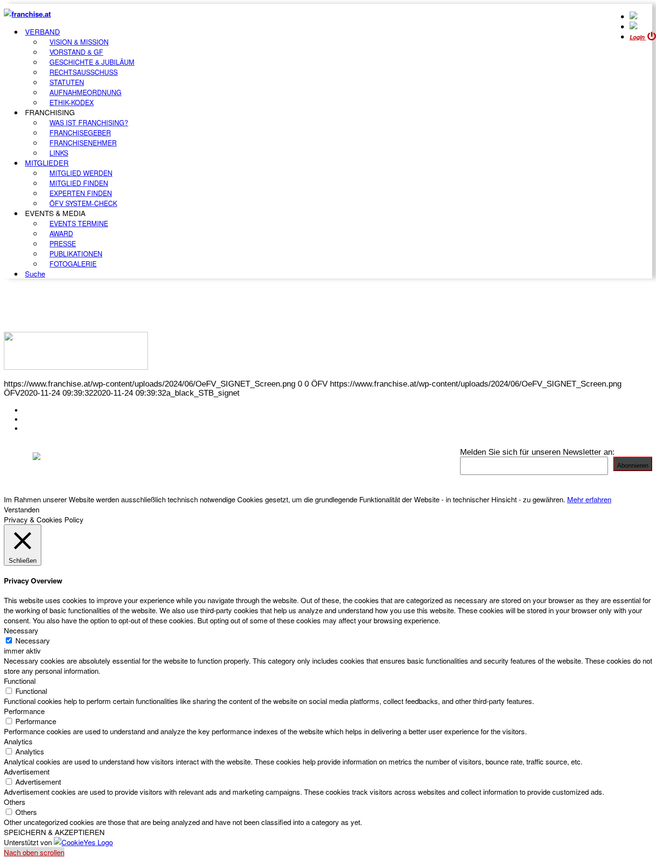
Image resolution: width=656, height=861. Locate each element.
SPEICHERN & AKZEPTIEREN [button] (54, 832)
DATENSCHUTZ (52, 428)
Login (638, 37)
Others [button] (14, 802)
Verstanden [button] (21, 509)
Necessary (32, 640)
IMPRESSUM (47, 419)
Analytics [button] (18, 741)
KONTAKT (41, 410)
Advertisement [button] (26, 771)
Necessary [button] (21, 630)
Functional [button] (20, 681)
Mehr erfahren (589, 499)
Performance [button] (24, 711)
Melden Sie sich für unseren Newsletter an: (537, 452)
